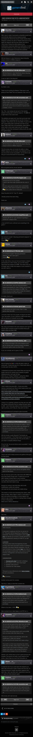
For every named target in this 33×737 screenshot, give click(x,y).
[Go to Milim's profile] (2, 510)
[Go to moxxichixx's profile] (2, 450)
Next (28, 24)
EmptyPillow (22, 215)
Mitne (6, 53)
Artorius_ (21, 340)
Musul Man (8, 30)
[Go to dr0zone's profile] (2, 381)
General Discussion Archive (23, 20)
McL (6, 231)
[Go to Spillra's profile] (2, 163)
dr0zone (7, 381)
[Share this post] (30, 31)
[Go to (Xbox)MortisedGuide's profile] (2, 518)
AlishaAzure (21, 621)
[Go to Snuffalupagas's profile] (2, 171)
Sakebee (5, 20)
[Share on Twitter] (2, 714)
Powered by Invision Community (16, 734)
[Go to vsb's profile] (2, 64)
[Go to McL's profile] (2, 232)
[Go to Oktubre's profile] (2, 662)
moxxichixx (8, 449)
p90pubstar (8, 208)
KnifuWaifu (8, 81)
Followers (15, 704)
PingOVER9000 (9, 587)
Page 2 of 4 (16, 25)
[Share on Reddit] (7, 714)
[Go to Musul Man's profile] (2, 30)
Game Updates (25, 571)
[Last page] (31, 25)
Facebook (16, 729)
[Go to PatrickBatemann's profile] (2, 359)
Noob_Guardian (9, 299)
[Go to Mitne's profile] (2, 53)
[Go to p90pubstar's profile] (2, 208)
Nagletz (21, 177)
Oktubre (7, 661)
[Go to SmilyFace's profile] (2, 415)
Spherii (20, 306)
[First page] (2, 25)
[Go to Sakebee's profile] (2, 244)
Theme (16, 726)
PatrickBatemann (10, 358)
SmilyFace (8, 414)
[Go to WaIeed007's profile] (2, 322)
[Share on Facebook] (4, 714)
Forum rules (16, 14)
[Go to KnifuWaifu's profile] (2, 82)
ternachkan (22, 97)
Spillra (7, 162)
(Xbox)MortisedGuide (11, 518)
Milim (6, 509)
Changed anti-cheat (11, 561)
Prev (5, 24)
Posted (10, 31)
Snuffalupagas (9, 170)
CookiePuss (8, 333)
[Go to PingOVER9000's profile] (2, 587)
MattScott (8, 134)
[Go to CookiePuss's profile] (2, 334)
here (22, 549)
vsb (6, 63)
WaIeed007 (8, 321)
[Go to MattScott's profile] (2, 135)
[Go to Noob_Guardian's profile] (2, 300)
